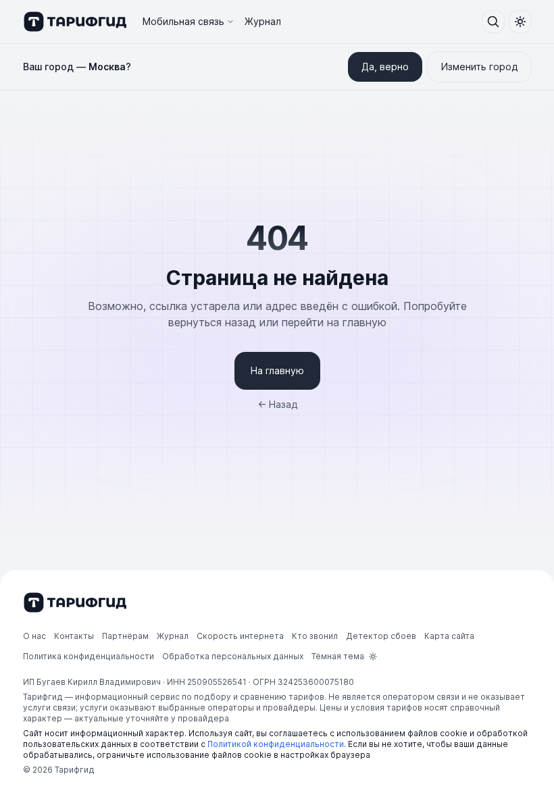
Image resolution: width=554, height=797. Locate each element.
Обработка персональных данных (232, 656)
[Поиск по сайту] (493, 21)
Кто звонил (315, 636)
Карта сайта (449, 636)
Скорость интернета (240, 636)
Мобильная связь (183, 21)
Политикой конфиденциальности (275, 744)
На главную (277, 370)
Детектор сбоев (381, 636)
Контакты (74, 636)
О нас (34, 636)
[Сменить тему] (520, 21)
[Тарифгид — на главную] (74, 21)
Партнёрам (125, 636)
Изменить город (479, 66)
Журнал (263, 21)
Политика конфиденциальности (88, 656)
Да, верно (385, 66)
